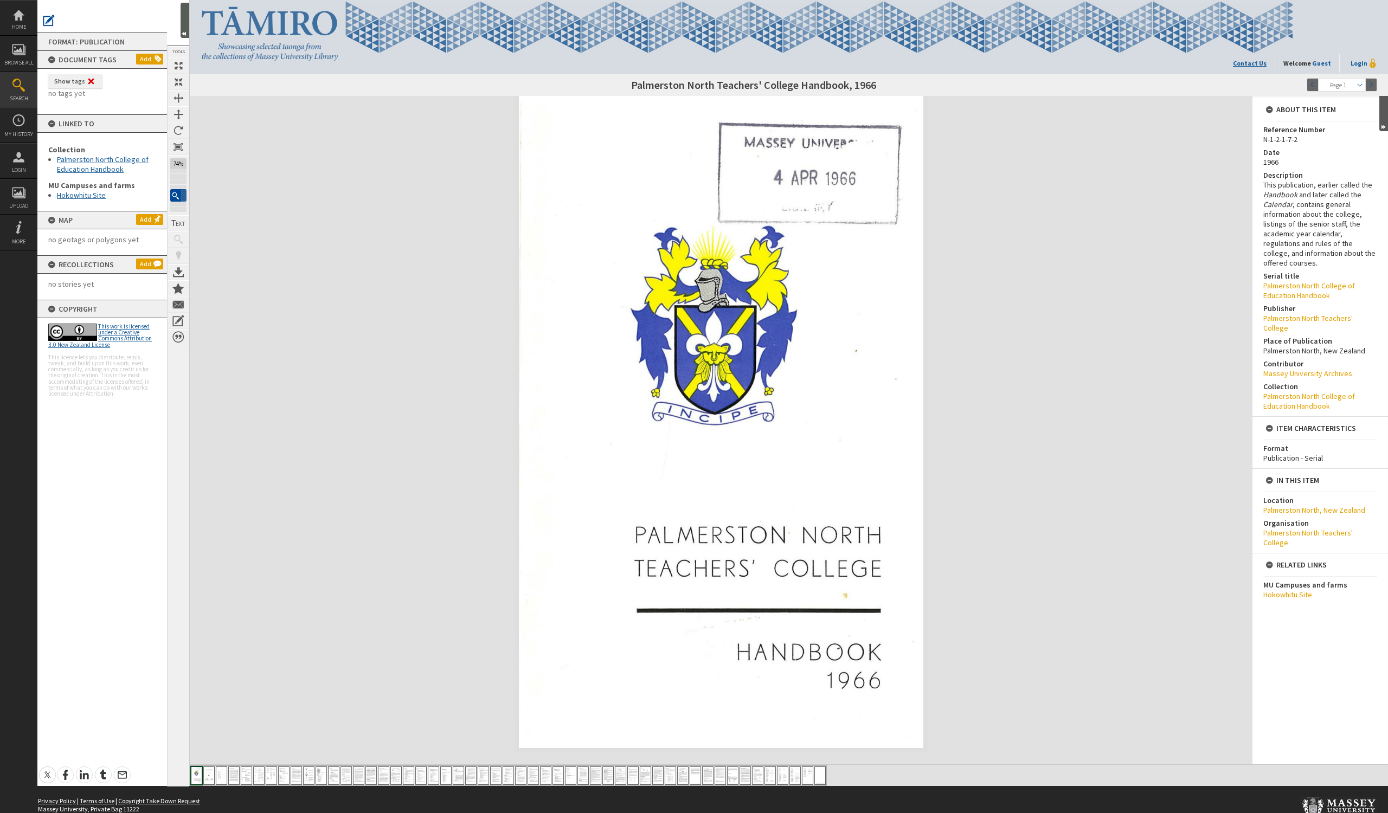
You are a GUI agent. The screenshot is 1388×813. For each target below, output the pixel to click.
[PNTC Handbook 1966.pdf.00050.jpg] (807, 775)
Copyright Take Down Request (159, 801)
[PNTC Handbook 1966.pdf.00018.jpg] (408, 775)
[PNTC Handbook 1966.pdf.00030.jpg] (558, 775)
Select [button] (1359, 85)
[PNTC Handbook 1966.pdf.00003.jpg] (221, 775)
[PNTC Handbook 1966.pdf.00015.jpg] (371, 775)
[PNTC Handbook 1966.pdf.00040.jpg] (683, 775)
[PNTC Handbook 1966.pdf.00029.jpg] (545, 775)
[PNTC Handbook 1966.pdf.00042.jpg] (708, 775)
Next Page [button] (1371, 85)
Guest (1321, 63)
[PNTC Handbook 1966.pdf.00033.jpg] (595, 775)
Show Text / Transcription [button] (178, 223)
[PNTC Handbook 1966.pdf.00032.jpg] (583, 775)
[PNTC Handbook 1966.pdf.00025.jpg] (496, 775)
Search (19, 98)
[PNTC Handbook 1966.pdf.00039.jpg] (670, 775)
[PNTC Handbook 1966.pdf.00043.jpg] (720, 775)
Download (178, 272)
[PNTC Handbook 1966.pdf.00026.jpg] (508, 775)
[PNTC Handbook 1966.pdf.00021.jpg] (446, 775)
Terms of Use (97, 801)
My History (18, 134)
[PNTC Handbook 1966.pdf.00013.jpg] (346, 775)
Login (19, 169)
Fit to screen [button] (178, 82)
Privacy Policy (57, 801)
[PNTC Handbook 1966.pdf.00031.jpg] (570, 775)
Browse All (19, 62)
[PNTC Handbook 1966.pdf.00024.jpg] (483, 775)
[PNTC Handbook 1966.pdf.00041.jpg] (695, 775)
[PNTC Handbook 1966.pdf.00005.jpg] (246, 775)
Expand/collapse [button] (1383, 113)
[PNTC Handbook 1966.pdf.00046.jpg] (757, 775)
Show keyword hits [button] (178, 239)
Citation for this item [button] (178, 337)
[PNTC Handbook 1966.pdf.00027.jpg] (520, 775)
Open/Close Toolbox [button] (185, 20)
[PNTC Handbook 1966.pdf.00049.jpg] (795, 775)
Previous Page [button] (1312, 85)
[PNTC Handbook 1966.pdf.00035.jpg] (620, 775)
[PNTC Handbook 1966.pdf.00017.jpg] (396, 775)
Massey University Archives (1307, 373)
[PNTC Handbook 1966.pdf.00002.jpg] (209, 775)
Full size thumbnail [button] (178, 65)
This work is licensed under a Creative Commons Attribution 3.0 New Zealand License (100, 335)
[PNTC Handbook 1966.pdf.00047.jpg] (770, 775)
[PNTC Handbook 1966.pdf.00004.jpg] (234, 775)
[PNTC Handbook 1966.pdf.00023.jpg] (471, 775)
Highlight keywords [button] (178, 256)
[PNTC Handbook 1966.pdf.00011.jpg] (321, 775)
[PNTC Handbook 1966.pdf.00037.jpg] (645, 775)
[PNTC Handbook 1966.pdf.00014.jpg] (358, 775)
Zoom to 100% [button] (178, 147)
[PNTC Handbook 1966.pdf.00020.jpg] (433, 775)
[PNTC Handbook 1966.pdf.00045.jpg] (745, 775)
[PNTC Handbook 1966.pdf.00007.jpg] (271, 775)
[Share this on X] (47, 768)
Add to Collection (178, 288)
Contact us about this (178, 304)
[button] (178, 195)
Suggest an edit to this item (49, 21)
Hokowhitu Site (81, 195)
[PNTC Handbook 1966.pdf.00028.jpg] (533, 775)
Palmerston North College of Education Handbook (103, 164)
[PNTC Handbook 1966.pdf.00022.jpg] (458, 775)
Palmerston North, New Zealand (1314, 510)
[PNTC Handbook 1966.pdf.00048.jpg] (782, 775)
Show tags (69, 81)
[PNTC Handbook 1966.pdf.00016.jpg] (383, 775)
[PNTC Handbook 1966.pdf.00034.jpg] (608, 775)
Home (19, 26)
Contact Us (1250, 63)
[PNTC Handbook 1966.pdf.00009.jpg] (296, 775)
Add (145, 59)
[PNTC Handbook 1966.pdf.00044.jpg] (732, 775)
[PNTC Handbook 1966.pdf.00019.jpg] (421, 775)
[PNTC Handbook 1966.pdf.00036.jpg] (633, 775)
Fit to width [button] (178, 98)
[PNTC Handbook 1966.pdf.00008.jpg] (284, 775)
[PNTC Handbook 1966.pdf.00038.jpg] (658, 775)
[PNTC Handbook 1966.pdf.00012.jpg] (333, 775)
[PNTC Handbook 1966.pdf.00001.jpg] (196, 775)
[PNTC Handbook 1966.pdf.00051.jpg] (820, 775)
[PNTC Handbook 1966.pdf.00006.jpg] (259, 775)
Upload (18, 205)
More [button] (18, 241)
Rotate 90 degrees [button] (178, 130)
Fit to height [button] (178, 114)
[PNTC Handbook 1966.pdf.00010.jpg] (308, 775)
